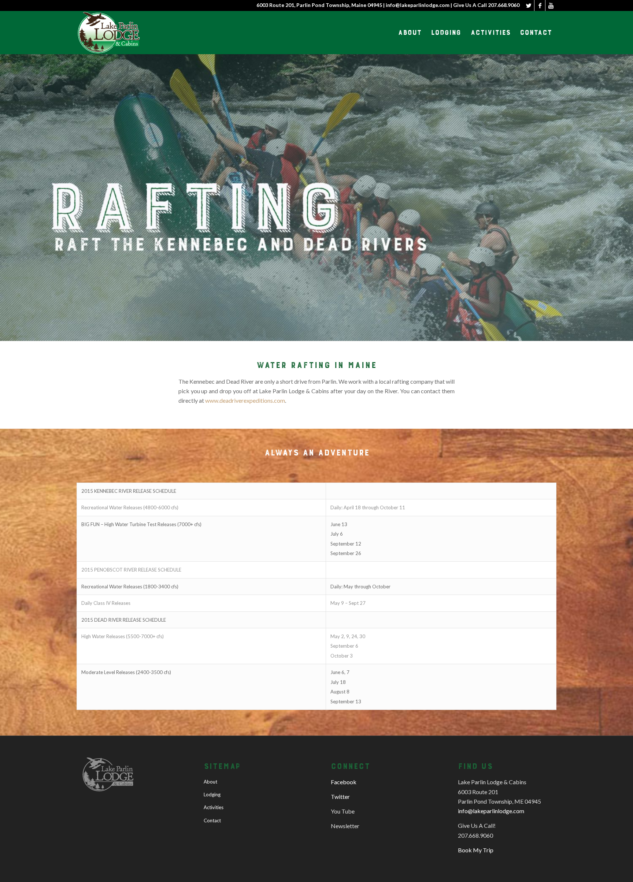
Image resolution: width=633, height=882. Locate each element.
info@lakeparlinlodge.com (491, 810)
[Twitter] (528, 5)
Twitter (340, 796)
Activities (213, 807)
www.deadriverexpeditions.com (245, 400)
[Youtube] (550, 5)
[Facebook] (539, 5)
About (210, 782)
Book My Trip (475, 849)
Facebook (343, 781)
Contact (212, 820)
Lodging (212, 794)
